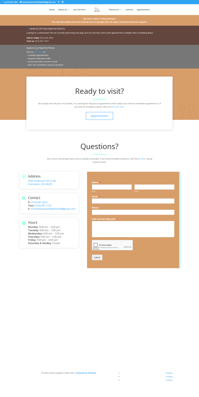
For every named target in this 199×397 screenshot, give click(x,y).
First (93, 191)
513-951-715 (102, 22)
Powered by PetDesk (86, 373)
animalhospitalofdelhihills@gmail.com (53, 208)
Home (52, 10)
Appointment (143, 10)
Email (96, 196)
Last (136, 191)
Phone (95, 207)
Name (96, 182)
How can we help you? (105, 219)
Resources (114, 10)
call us (143, 158)
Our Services (79, 10)
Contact (129, 10)
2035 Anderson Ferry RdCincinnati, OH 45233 (42, 182)
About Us (62, 10)
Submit (97, 257)
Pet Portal (38, 52)
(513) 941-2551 (12, 2)
